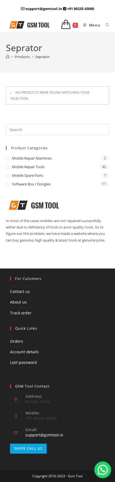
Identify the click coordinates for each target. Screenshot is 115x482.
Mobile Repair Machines (32, 158)
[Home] (7, 56)
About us (18, 302)
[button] (102, 469)
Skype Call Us (28, 448)
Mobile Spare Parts (27, 175)
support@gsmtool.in (44, 435)
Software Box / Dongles (31, 184)
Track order (21, 312)
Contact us (20, 291)
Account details (24, 351)
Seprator (42, 56)
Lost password (23, 362)
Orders (16, 341)
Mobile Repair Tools (28, 166)
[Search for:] (105, 25)
